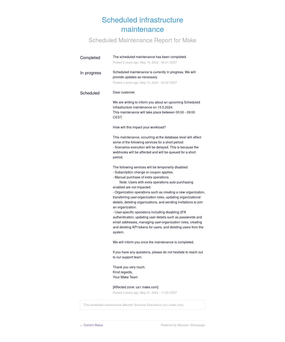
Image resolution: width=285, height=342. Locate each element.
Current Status (91, 325)
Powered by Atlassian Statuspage (183, 325)
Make (189, 40)
